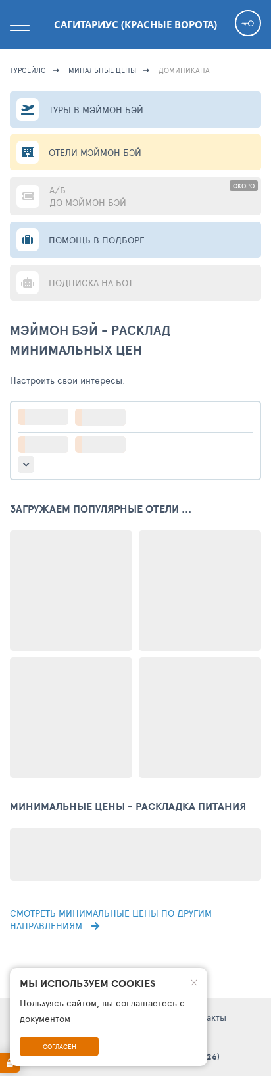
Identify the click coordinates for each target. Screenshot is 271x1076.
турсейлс (28, 70)
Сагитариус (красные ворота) (135, 24)
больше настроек (26, 464)
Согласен (59, 1046)
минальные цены (102, 70)
